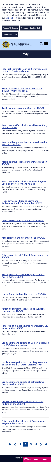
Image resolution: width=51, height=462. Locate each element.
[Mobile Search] (41, 43)
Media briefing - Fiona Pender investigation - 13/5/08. (25, 163)
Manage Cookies (10, 34)
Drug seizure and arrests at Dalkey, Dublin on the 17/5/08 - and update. (25, 344)
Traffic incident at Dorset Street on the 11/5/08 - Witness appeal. (22, 89)
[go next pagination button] (41, 444)
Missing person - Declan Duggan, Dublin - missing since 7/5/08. (23, 275)
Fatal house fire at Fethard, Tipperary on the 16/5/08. (25, 256)
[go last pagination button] (46, 444)
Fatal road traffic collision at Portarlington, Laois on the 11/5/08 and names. (24, 182)
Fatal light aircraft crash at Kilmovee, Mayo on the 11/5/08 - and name (24, 70)
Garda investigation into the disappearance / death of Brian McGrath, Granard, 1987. (25, 363)
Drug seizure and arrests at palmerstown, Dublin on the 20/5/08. (23, 383)
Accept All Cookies (10, 28)
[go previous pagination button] (15, 444)
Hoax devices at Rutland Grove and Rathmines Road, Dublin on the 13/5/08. (22, 202)
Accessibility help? (38, 459)
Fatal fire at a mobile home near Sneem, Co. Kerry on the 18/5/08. (25, 327)
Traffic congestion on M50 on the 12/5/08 (23, 108)
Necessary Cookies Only (31, 28)
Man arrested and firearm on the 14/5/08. (23, 237)
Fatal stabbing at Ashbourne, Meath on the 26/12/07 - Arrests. (24, 143)
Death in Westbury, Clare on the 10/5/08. (23, 220)
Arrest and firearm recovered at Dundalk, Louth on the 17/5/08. (23, 310)
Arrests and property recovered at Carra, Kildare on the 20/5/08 (23, 402)
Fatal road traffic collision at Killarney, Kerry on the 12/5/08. (25, 126)
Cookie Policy (11, 18)
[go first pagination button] (10, 444)
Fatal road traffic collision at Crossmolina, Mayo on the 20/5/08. (23, 422)
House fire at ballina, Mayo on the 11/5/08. (24, 294)
